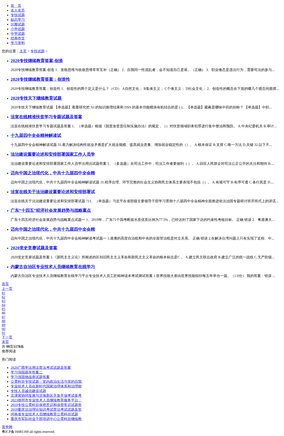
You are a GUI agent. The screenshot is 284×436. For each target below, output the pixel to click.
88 (3, 321)
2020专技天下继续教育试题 (36, 98)
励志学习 (18, 20)
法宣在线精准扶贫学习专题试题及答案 (46, 116)
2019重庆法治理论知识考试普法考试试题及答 (46, 409)
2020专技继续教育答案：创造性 (40, 79)
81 (3, 293)
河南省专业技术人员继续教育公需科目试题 (44, 414)
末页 (5, 342)
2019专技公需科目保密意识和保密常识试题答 (46, 405)
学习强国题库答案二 (27, 372)
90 (3, 329)
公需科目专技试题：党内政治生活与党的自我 (46, 381)
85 (3, 309)
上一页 (7, 289)
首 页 (16, 6)
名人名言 (18, 10)
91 (3, 333)
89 (3, 325)
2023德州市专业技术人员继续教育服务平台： (46, 400)
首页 (5, 284)
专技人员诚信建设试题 (28, 391)
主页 (23, 51)
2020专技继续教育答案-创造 (37, 60)
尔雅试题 (18, 24)
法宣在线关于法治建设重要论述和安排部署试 (53, 191)
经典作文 (18, 38)
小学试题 (18, 29)
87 (3, 317)
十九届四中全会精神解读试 (36, 135)
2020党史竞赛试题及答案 (34, 247)
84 (3, 305)
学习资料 (18, 43)
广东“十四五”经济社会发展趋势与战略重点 (51, 210)
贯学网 (7, 427)
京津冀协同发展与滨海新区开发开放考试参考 (46, 395)
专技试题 (18, 15)
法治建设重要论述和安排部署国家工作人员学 (53, 154)
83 (3, 301)
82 (3, 297)
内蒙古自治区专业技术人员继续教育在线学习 (53, 266)
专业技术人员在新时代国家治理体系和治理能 (46, 386)
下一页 (7, 337)
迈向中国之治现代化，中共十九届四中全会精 (53, 173)
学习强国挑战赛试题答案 (30, 377)
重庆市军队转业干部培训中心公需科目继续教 (46, 419)
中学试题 (18, 33)
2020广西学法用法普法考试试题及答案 (41, 367)
